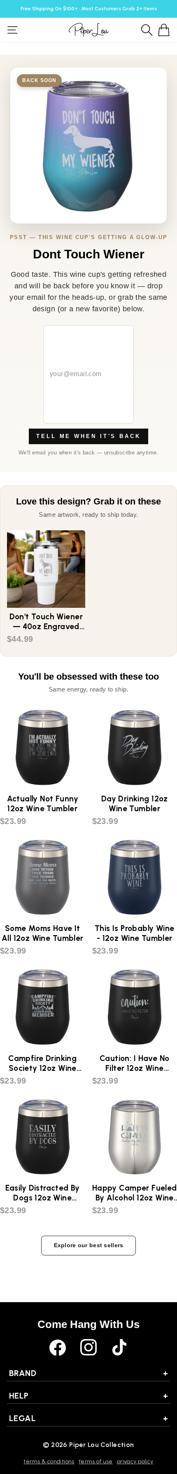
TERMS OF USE (96, 1461)
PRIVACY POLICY (135, 1461)
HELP (88, 1396)
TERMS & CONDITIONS (48, 1461)
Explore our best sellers (88, 1245)
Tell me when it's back (88, 436)
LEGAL (88, 1418)
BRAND (88, 1373)
